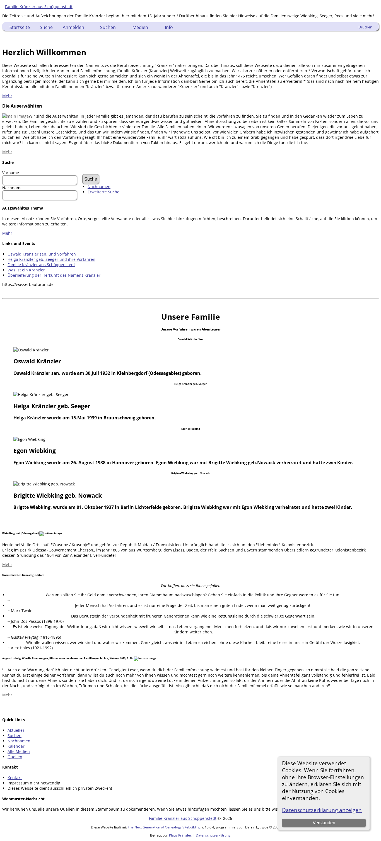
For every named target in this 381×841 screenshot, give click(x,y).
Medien (140, 27)
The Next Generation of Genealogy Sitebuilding (164, 827)
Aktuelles (16, 730)
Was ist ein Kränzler (26, 270)
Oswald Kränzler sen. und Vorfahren (42, 254)
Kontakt (15, 777)
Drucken (365, 27)
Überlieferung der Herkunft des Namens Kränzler (54, 275)
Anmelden (73, 27)
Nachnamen (99, 186)
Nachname (12, 187)
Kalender (16, 746)
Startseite (19, 27)
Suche (46, 27)
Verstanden (324, 822)
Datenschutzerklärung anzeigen (322, 809)
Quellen (15, 756)
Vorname (10, 172)
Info (169, 27)
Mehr (7, 95)
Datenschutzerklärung (213, 835)
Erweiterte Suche (103, 192)
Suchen (108, 27)
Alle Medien (19, 751)
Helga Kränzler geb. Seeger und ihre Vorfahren (51, 259)
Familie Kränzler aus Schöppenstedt (39, 6)
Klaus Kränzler (180, 835)
